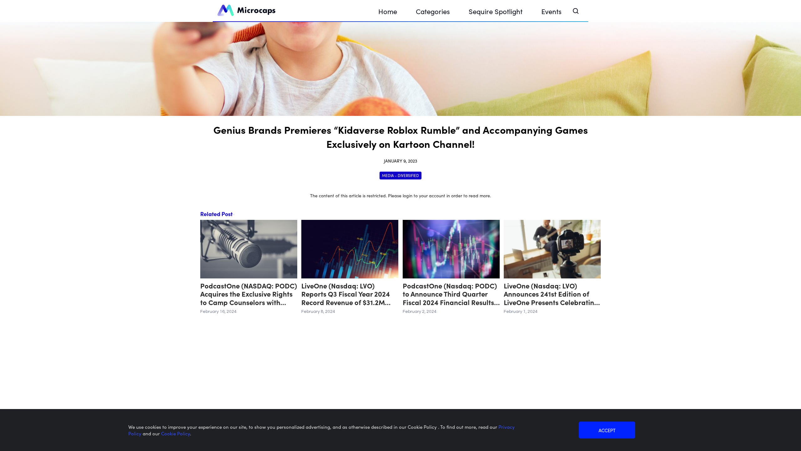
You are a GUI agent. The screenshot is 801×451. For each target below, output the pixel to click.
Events (551, 11)
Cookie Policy (175, 433)
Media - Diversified (400, 175)
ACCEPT (607, 430)
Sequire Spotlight (496, 11)
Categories (433, 11)
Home (387, 11)
